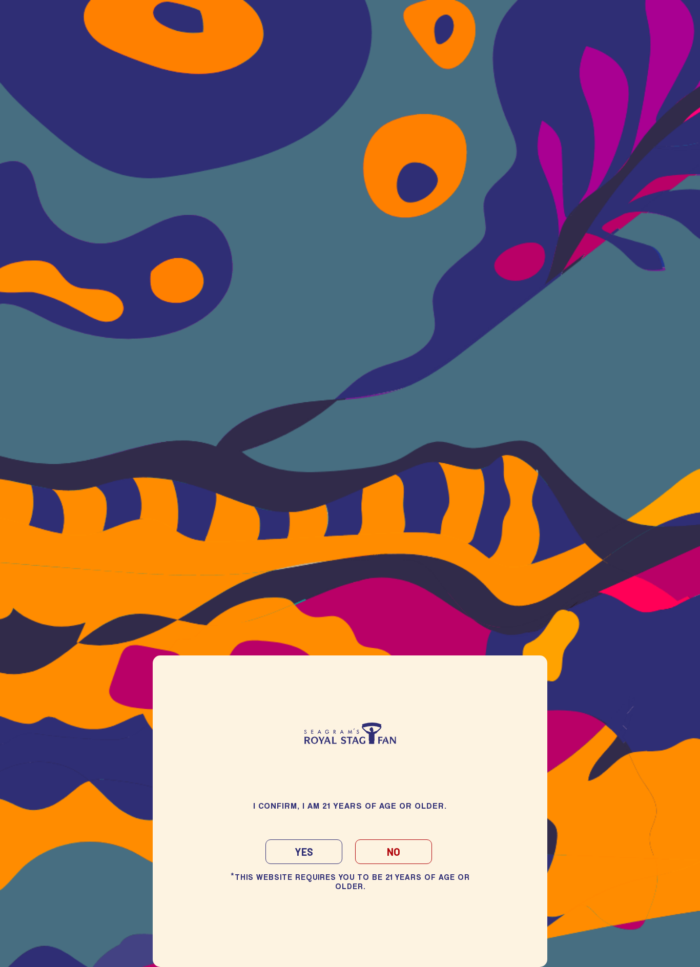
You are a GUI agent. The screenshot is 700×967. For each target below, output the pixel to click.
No (393, 852)
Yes (304, 852)
